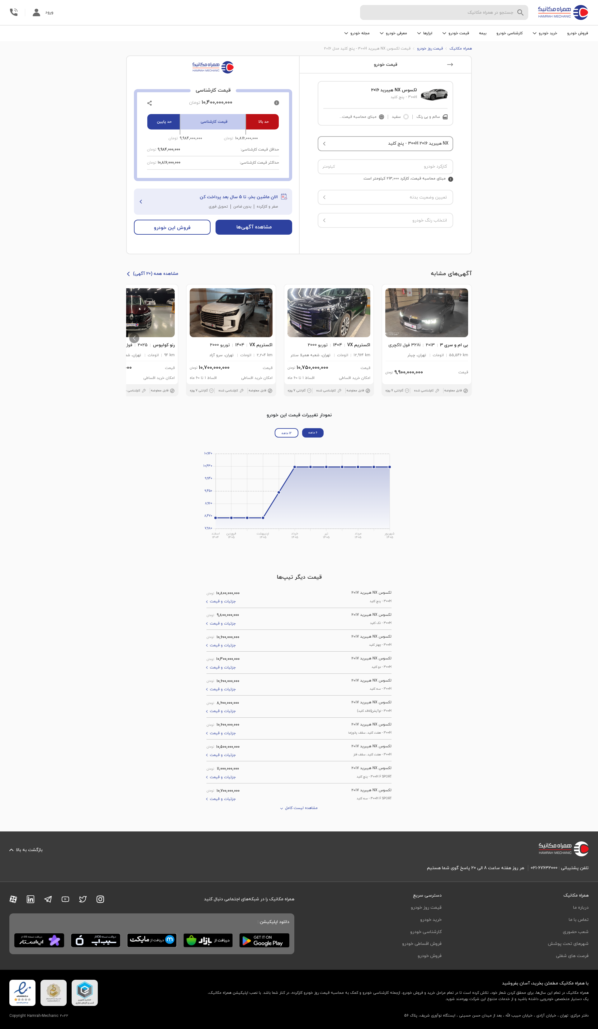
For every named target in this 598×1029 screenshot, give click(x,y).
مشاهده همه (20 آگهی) (155, 274)
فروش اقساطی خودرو (422, 944)
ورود (49, 12)
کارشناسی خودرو (509, 33)
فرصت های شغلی (572, 956)
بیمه (482, 33)
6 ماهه (312, 432)
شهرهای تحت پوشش (568, 944)
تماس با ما (579, 920)
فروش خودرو (577, 33)
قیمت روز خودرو (426, 908)
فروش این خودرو (172, 227)
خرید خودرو (431, 920)
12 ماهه (287, 433)
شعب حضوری (576, 932)
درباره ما (581, 908)
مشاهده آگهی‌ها (254, 227)
